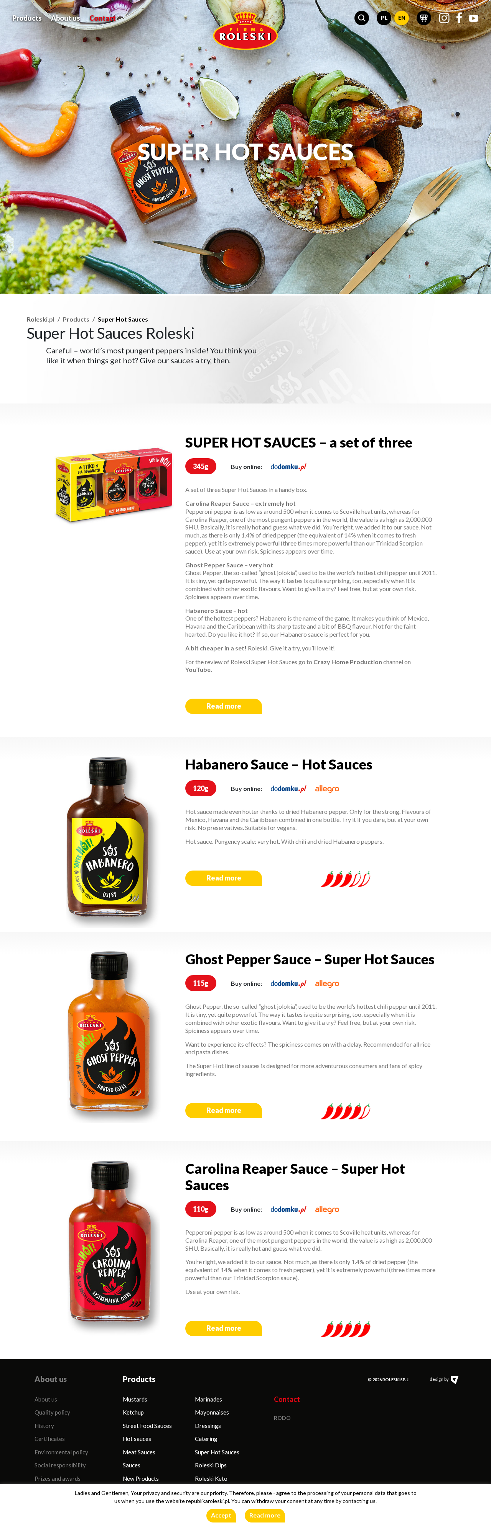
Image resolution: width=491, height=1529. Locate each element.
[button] (361, 18)
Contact (102, 18)
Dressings (208, 1425)
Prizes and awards (58, 1478)
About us (46, 1399)
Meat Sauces (139, 1452)
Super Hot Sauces (217, 1452)
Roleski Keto (211, 1478)
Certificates (50, 1438)
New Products (141, 1478)
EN (401, 18)
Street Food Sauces (147, 1425)
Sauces (131, 1465)
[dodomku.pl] (288, 466)
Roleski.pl (40, 319)
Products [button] (27, 18)
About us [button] (65, 18)
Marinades (208, 1399)
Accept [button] (221, 1515)
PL (384, 18)
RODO (282, 1418)
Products (76, 319)
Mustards (135, 1399)
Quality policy (52, 1412)
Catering (206, 1438)
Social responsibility (60, 1465)
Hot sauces (137, 1438)
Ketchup (133, 1412)
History (44, 1425)
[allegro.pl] (327, 788)
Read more (223, 706)
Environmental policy (61, 1452)
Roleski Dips (211, 1465)
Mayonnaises (212, 1412)
